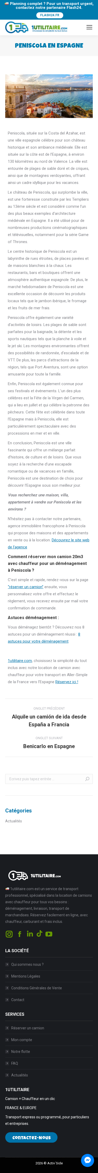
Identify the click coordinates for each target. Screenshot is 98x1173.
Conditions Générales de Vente (36, 988)
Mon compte (21, 1040)
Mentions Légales (25, 976)
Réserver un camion (27, 1028)
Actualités (13, 821)
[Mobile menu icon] (89, 27)
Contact (17, 1000)
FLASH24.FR (49, 15)
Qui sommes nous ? (27, 964)
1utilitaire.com (20, 660)
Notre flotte (20, 1051)
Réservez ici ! (66, 682)
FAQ (14, 1063)
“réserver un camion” (25, 587)
